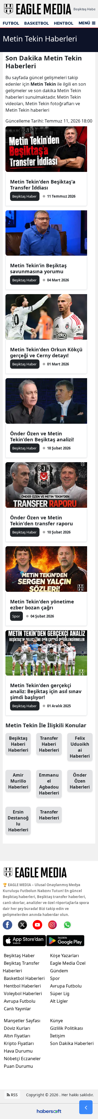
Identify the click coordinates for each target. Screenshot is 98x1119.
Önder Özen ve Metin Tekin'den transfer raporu (41, 520)
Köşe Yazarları (64, 956)
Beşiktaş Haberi (18, 744)
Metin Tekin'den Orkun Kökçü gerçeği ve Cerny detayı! (46, 352)
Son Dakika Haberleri (72, 1043)
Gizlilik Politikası (66, 1028)
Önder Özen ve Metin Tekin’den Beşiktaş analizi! (42, 436)
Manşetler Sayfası (22, 1021)
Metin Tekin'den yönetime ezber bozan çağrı (42, 604)
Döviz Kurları (17, 1028)
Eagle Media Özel (67, 963)
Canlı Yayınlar (17, 1009)
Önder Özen (80, 781)
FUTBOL (11, 23)
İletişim (57, 1036)
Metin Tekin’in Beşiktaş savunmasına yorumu (38, 268)
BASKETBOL (36, 23)
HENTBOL (63, 23)
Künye (56, 1021)
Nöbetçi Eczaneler (22, 1059)
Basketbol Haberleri (24, 978)
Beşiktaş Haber (19, 956)
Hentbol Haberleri (22, 986)
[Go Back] (86, 1107)
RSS (14, 1094)
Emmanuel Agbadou (49, 784)
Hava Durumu (18, 1051)
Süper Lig (59, 993)
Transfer (49, 815)
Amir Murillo (18, 781)
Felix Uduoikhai (80, 747)
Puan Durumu (18, 1066)
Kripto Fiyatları (19, 1043)
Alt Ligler (59, 1001)
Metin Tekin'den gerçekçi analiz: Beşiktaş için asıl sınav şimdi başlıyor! (45, 691)
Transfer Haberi (49, 744)
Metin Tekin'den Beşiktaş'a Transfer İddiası (42, 185)
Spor (55, 978)
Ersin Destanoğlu (18, 821)
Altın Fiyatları (17, 1036)
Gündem (59, 971)
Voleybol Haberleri (23, 993)
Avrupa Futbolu (19, 1001)
